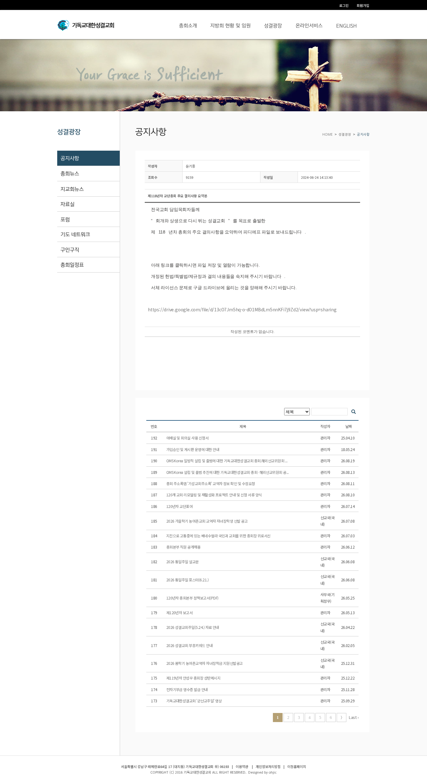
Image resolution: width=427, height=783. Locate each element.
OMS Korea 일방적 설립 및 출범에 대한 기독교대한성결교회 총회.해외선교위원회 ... (227, 460)
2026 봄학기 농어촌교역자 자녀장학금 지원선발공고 (205, 663)
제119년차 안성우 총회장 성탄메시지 (193, 677)
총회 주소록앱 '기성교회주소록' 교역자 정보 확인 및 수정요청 (211, 483)
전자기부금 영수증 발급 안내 (187, 689)
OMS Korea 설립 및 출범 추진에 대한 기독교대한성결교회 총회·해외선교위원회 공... (227, 472)
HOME (328, 134)
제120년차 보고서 (179, 612)
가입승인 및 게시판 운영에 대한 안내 (193, 449)
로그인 (344, 5)
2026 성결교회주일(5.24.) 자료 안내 (193, 627)
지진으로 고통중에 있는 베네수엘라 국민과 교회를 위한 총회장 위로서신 (218, 535)
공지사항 (363, 134)
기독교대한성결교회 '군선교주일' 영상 (194, 700)
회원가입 (363, 5)
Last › (354, 717)
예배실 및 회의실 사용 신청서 (187, 437)
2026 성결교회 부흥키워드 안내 (190, 645)
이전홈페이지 (296, 766)
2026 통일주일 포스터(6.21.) (187, 579)
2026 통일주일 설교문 (183, 561)
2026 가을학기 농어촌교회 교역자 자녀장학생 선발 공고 (207, 521)
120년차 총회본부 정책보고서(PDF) (192, 597)
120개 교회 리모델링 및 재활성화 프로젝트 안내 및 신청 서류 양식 (214, 494)
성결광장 (345, 134)
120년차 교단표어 (179, 506)
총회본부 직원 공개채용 (183, 547)
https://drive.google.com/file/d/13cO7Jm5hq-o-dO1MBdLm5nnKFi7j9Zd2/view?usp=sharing (242, 309)
